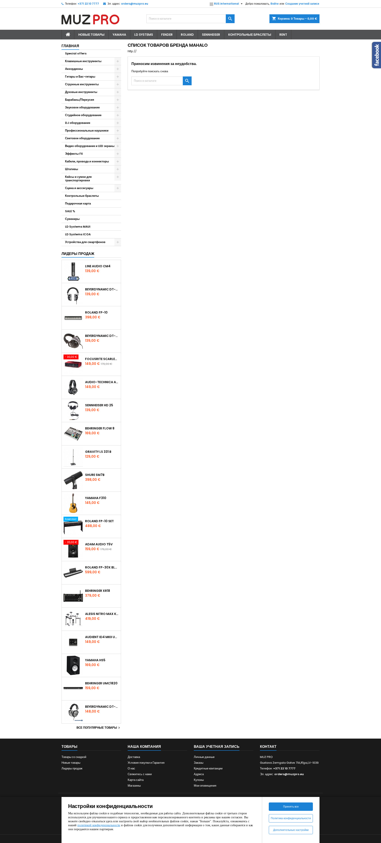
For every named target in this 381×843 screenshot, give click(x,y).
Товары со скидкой (74, 757)
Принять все (291, 806)
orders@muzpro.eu (134, 4)
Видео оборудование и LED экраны (89, 146)
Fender (167, 34)
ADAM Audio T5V (99, 544)
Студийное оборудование (83, 115)
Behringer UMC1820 (101, 683)
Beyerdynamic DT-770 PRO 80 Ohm (102, 289)
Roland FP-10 (96, 312)
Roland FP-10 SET (99, 521)
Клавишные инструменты (83, 61)
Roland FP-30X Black (102, 567)
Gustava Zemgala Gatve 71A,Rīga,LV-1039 (289, 763)
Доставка (134, 757)
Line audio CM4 (97, 266)
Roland (187, 34)
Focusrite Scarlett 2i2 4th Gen (102, 359)
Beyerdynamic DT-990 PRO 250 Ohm (102, 706)
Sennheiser (211, 34)
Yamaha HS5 (95, 660)
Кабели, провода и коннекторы (87, 161)
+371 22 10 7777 (88, 4)
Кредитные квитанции (208, 768)
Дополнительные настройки (291, 830)
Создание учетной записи (302, 4)
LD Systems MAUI (77, 227)
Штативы (71, 169)
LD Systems (143, 34)
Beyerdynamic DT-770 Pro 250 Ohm (102, 336)
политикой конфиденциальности (98, 825)
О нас (131, 768)
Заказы (198, 763)
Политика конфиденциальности (291, 818)
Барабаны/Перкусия (79, 100)
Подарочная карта (78, 203)
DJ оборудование (77, 123)
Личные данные (204, 757)
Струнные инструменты (82, 84)
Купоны (199, 780)
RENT (283, 34)
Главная (70, 45)
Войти (274, 4)
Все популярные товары (99, 728)
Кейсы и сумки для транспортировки (78, 178)
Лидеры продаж (78, 253)
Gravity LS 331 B (98, 451)
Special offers (75, 53)
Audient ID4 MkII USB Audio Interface (102, 637)
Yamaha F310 (95, 498)
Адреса (199, 774)
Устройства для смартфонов (85, 242)
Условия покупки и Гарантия (146, 763)
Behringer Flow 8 (99, 428)
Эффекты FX (74, 154)
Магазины (134, 786)
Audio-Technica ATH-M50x (102, 382)
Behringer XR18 (97, 590)
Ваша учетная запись (216, 746)
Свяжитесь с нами (140, 774)
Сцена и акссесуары (79, 188)
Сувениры (72, 219)
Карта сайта (136, 780)
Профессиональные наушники (86, 130)
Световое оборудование (82, 138)
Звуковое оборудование (82, 107)
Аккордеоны (74, 69)
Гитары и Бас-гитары (80, 76)
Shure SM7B (95, 475)
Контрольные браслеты (249, 34)
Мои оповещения (205, 786)
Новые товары (91, 34)
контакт (268, 746)
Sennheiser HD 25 (99, 405)
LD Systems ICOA (78, 234)
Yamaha (119, 34)
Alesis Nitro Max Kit (102, 614)
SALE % (70, 211)
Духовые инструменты (81, 92)
